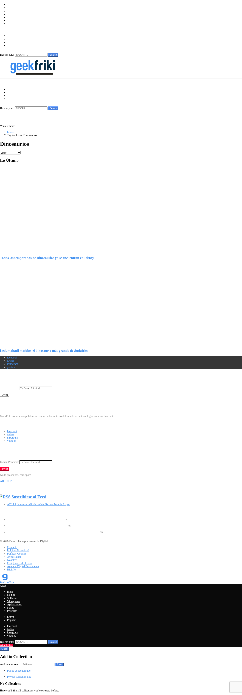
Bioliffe (11, 569)
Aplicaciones (14, 17)
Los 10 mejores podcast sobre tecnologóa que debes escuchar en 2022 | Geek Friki (53, 531)
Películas (12, 23)
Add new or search (11, 664)
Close (3, 585)
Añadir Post (6, 645)
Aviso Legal (14, 556)
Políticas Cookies (16, 553)
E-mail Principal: (9, 388)
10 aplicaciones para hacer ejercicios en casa (32, 528)
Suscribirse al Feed (29, 497)
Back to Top (7, 582)
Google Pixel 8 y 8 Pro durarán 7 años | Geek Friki (35, 519)
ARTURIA (6, 480)
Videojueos (13, 14)
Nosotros (12, 559)
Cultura (11, 7)
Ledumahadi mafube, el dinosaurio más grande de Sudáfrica (44, 350)
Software (12, 10)
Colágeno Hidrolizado (19, 563)
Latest (10, 616)
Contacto (12, 547)
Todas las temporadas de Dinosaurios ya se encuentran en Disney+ (48, 258)
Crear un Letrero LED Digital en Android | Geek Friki (37, 525)
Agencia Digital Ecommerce (23, 566)
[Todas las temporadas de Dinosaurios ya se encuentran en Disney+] (121, 206)
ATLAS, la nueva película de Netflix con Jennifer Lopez (38, 504)
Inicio (10, 4)
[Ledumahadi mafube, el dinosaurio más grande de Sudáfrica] (121, 301)
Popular (11, 619)
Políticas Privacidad (18, 550)
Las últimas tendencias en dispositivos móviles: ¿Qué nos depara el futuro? (48, 522)
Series (10, 20)
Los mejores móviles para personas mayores (31, 535)
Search (53, 54)
